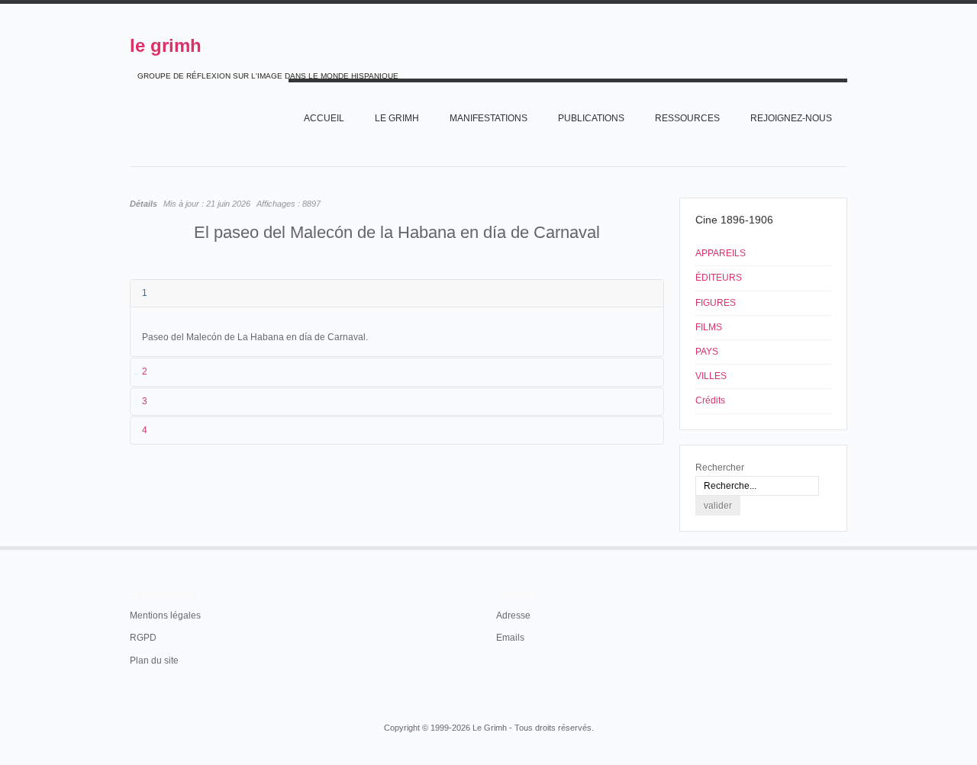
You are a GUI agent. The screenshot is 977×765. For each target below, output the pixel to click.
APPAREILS (720, 253)
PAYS (706, 351)
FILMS (708, 327)
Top (846, 546)
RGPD (143, 637)
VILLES (711, 376)
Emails (510, 637)
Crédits (710, 400)
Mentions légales (165, 615)
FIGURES (715, 302)
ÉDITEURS (718, 277)
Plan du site (154, 660)
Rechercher (719, 467)
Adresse (513, 615)
